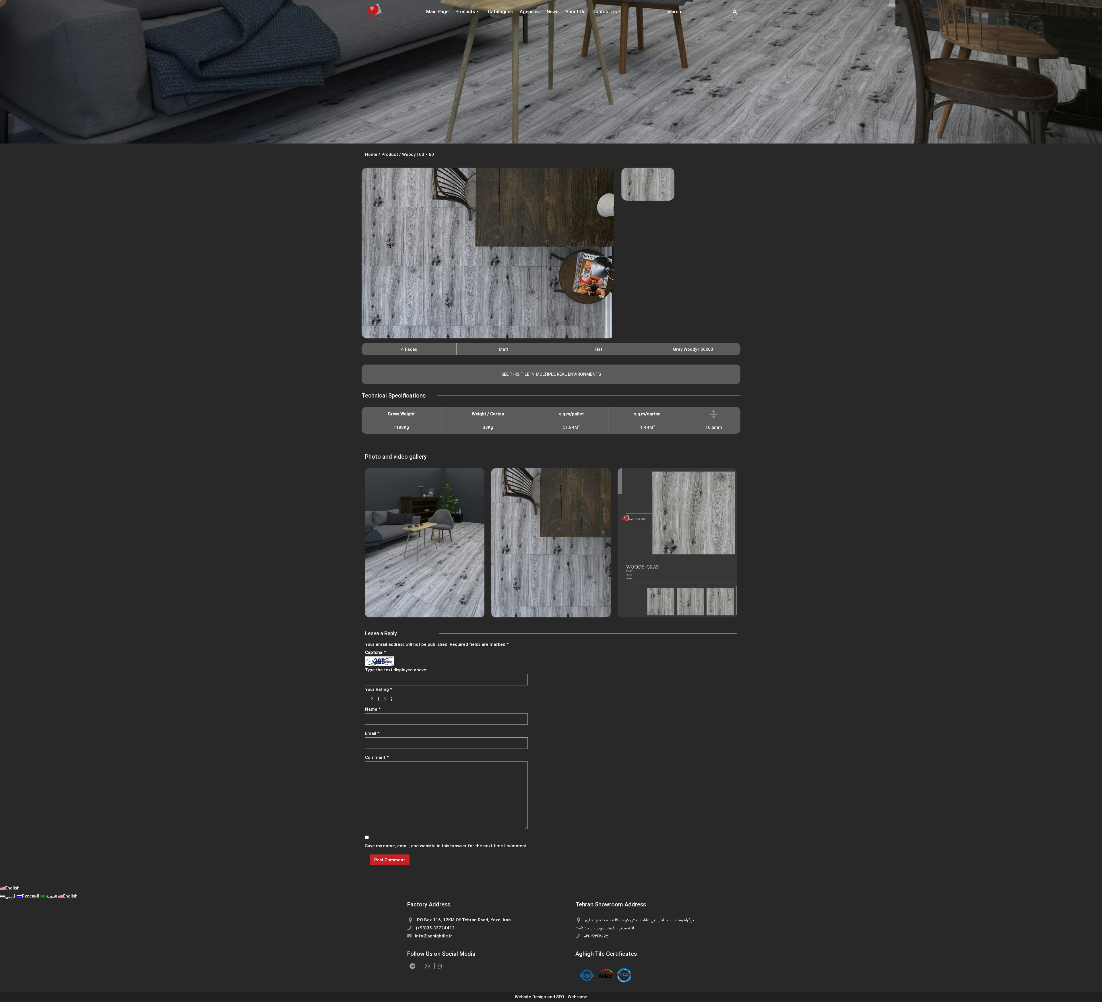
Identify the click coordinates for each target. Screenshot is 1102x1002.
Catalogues (500, 11)
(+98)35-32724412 (435, 928)
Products (465, 11)
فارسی (11, 896)
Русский (31, 896)
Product (389, 154)
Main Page (437, 11)
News (552, 11)
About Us (575, 11)
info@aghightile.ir (433, 936)
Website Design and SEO (539, 996)
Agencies (530, 11)
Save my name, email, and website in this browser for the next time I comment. (446, 845)
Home (371, 154)
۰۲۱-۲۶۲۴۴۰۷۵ (595, 936)
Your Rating (378, 689)
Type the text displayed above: (396, 669)
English (12, 888)
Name (373, 709)
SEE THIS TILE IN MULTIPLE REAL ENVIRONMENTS (551, 374)
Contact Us (604, 11)
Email (372, 733)
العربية (52, 896)
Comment (377, 757)
